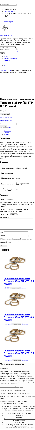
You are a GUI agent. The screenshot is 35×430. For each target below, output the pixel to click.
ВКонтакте (4, 368)
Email (2, 235)
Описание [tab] (7, 131)
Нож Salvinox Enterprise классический (19, 424)
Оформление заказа (19, 426)
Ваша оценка (5, 214)
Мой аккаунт (8, 22)
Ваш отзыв (4, 217)
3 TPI (17, 173)
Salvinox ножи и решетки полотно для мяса (19, 406)
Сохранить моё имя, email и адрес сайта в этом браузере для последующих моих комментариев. (16, 240)
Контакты (7, 60)
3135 (9, 70)
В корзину (3, 126)
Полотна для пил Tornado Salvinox (12, 390)
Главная (3, 70)
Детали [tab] (6, 133)
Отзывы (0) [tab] (7, 134)
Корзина (19, 417)
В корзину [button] (23, 288)
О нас (6, 56)
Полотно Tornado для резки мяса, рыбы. (19, 428)
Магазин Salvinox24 (10, 58)
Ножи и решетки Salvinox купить (11, 387)
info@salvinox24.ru (6, 120)
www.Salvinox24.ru (6, 35)
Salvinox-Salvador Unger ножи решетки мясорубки (19, 411)
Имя (2, 232)
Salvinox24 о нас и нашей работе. (19, 413)
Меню (2, 53)
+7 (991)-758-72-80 (6, 117)
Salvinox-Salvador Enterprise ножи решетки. (19, 408)
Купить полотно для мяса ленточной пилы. (19, 419)
